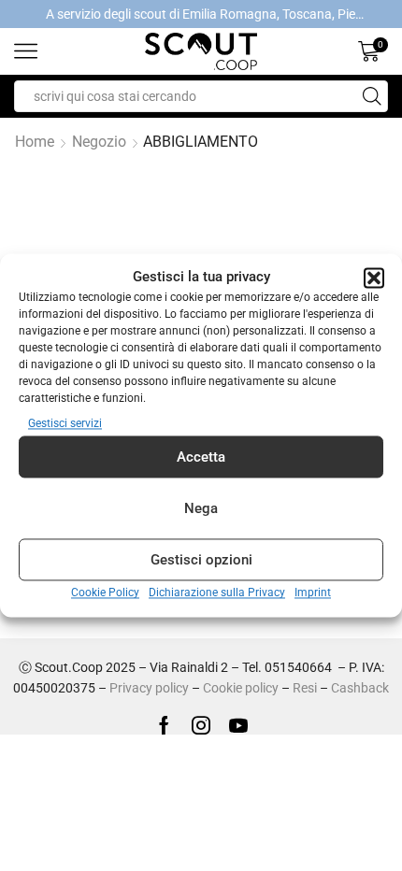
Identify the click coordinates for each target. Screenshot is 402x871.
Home (34, 141)
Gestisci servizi (65, 424)
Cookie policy (241, 687)
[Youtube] (238, 725)
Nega (201, 508)
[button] (374, 277)
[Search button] (372, 96)
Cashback (360, 687)
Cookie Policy (105, 593)
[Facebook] (164, 725)
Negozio (99, 141)
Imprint (312, 593)
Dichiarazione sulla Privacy (217, 593)
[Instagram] (201, 725)
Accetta (201, 457)
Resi (305, 687)
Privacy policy (149, 687)
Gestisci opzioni (201, 559)
